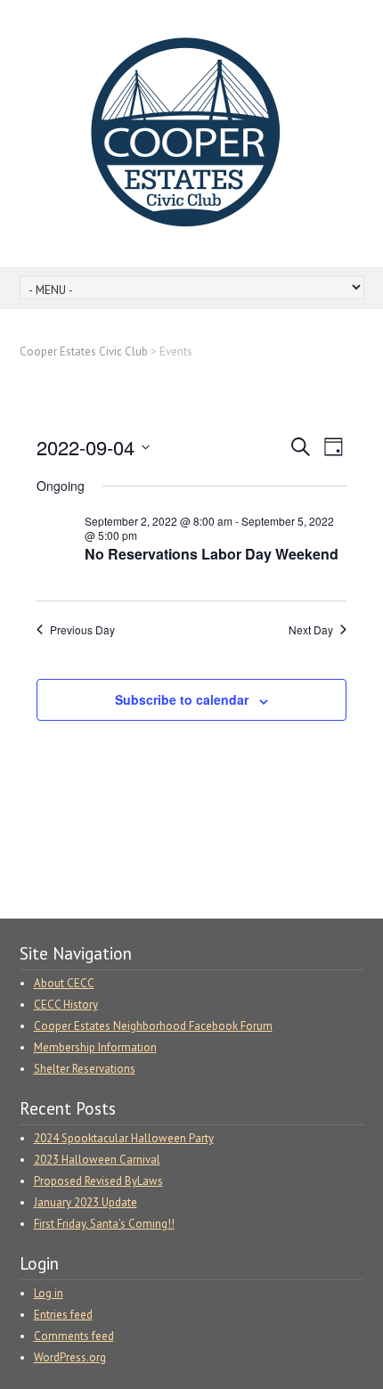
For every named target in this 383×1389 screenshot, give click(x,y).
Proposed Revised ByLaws (98, 1181)
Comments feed (74, 1336)
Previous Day (82, 630)
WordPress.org (70, 1357)
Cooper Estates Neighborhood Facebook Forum (153, 1026)
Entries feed (63, 1314)
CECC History (66, 1004)
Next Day (311, 630)
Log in (48, 1293)
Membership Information (95, 1047)
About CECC (64, 983)
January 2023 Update (85, 1202)
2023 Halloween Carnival (97, 1159)
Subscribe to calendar (182, 699)
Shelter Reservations (84, 1068)
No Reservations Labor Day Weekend (211, 553)
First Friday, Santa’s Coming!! (104, 1223)
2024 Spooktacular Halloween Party (124, 1138)
